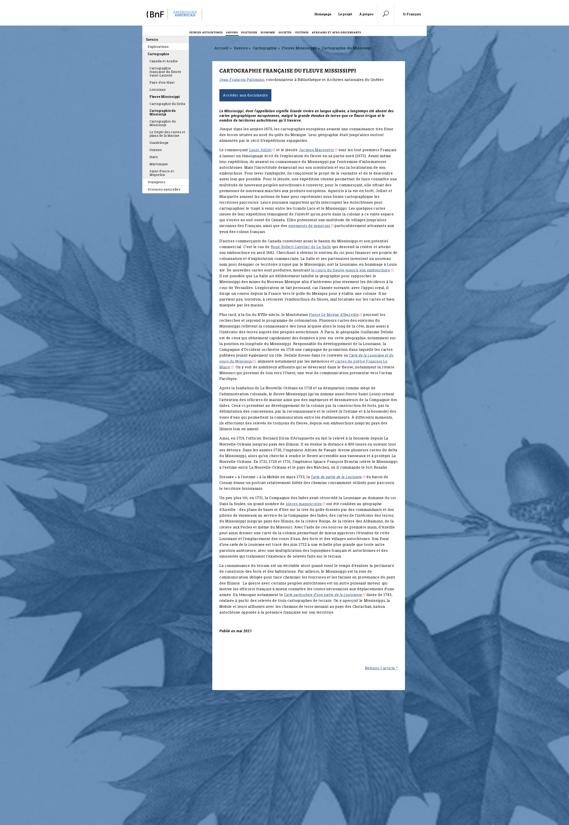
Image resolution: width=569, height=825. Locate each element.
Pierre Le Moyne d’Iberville (334, 314)
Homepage (323, 14)
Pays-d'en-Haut (162, 82)
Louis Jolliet (260, 149)
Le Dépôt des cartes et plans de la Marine (167, 134)
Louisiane (158, 89)
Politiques (249, 32)
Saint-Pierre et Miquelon (162, 173)
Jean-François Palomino (241, 79)
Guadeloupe (159, 143)
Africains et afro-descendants (336, 32)
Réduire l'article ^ (381, 668)
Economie (268, 32)
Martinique (159, 164)
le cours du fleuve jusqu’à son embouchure (350, 270)
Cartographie (158, 54)
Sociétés (285, 32)
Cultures (302, 32)
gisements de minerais (309, 225)
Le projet (345, 14)
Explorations (158, 46)
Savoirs (232, 32)
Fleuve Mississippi (165, 96)
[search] (385, 14)
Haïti (154, 157)
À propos (366, 14)
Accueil (221, 48)
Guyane (156, 150)
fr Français (412, 14)
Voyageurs (156, 182)
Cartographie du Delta (167, 104)
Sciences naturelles (164, 189)
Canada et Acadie (164, 61)
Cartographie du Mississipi (163, 112)
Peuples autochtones (206, 32)
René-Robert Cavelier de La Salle (301, 246)
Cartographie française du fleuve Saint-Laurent (165, 71)
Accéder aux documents (245, 95)
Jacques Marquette (316, 149)
